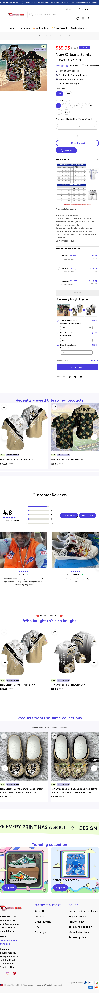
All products (38, 36)
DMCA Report (27, 985)
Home (28, 36)
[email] (11, 942)
